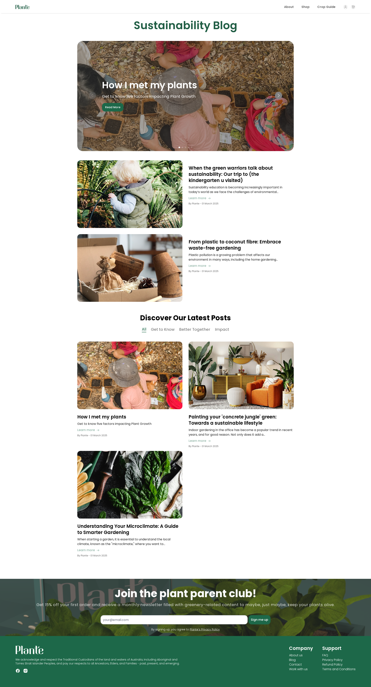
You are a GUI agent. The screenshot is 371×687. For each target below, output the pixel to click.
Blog (292, 660)
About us (296, 655)
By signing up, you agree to (185, 629)
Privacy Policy (332, 660)
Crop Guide (326, 7)
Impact (222, 329)
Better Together (194, 329)
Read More (112, 107)
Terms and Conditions (339, 669)
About (289, 7)
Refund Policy (332, 664)
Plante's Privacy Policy (205, 629)
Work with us (298, 669)
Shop (305, 7)
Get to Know (162, 329)
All (144, 329)
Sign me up (259, 619)
